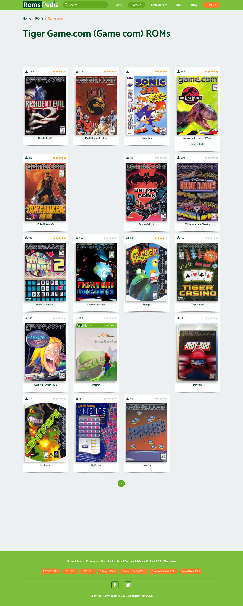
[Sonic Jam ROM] (146, 105)
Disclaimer (169, 561)
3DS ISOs (88, 571)
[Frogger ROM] (146, 272)
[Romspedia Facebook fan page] (114, 584)
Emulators (92, 561)
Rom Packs (108, 561)
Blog (194, 5)
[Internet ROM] (96, 352)
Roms (80, 561)
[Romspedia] (40, 5)
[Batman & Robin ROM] (146, 192)
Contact (129, 561)
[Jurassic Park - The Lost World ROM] (197, 105)
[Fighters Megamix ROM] (96, 272)
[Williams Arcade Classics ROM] (197, 192)
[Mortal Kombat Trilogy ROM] (96, 105)
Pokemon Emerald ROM (163, 571)
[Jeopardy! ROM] (146, 432)
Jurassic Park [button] (197, 144)
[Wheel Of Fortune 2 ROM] (45, 272)
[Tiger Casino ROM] (197, 272)
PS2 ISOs (70, 571)
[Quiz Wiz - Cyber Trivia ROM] (45, 352)
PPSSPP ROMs (50, 571)
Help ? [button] (210, 5)
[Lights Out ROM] (96, 432)
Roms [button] (135, 5)
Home (118, 5)
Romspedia (110, 595)
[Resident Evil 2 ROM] (45, 105)
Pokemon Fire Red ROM (134, 571)
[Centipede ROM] (45, 432)
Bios (179, 5)
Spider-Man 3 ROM (190, 571)
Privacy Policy (145, 561)
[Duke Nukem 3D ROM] (45, 192)
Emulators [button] (158, 5)
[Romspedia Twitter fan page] (128, 584)
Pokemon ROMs (108, 571)
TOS (158, 561)
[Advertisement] (121, 54)
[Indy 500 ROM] (197, 352)
